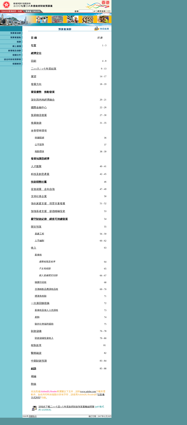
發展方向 (36, 84)
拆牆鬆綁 (39, 137)
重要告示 (33, 416)
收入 (33, 247)
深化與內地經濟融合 (43, 99)
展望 (33, 76)
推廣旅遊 (36, 122)
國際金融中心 (39, 107)
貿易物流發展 (39, 115)
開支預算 (36, 226)
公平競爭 (39, 144)
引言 (33, 45)
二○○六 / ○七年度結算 (43, 68)
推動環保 (39, 151)
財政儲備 (36, 331)
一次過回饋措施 (40, 303)
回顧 (33, 61)
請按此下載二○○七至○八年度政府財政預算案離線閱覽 (66, 406)
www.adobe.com (88, 391)
